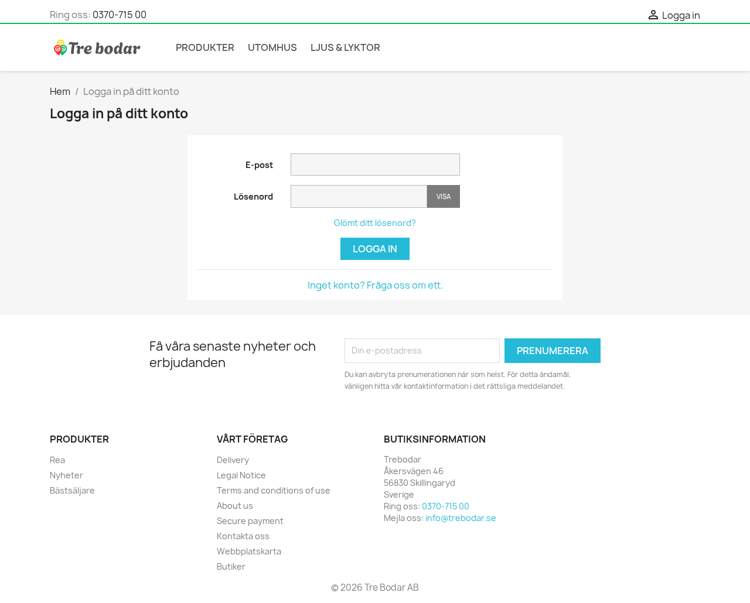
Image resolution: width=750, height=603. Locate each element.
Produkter (205, 47)
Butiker (231, 566)
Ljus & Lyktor (345, 47)
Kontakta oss (243, 536)
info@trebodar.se (460, 517)
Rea (57, 459)
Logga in (375, 248)
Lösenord (253, 196)
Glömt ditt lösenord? (375, 222)
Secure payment (250, 520)
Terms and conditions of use (273, 490)
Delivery (233, 459)
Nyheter (66, 475)
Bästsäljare (72, 490)
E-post (259, 164)
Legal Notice (241, 475)
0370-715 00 (119, 14)
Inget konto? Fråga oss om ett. (375, 285)
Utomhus (272, 47)
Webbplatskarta (249, 551)
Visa (444, 196)
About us (235, 505)
